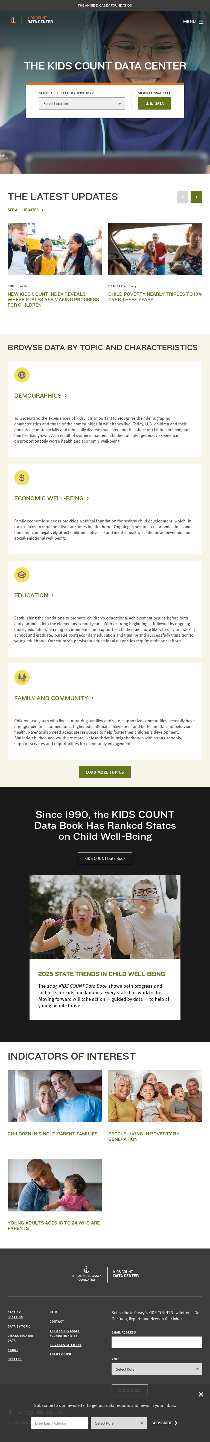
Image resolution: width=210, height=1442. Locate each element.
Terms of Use (61, 1354)
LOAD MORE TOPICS (105, 772)
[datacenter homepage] (40, 20)
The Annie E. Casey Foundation (105, 5)
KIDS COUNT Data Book (105, 858)
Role (115, 1359)
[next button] (196, 197)
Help (53, 1312)
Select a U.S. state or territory (66, 93)
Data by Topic (19, 1326)
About (13, 1350)
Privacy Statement (65, 1345)
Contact (57, 1321)
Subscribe (161, 1423)
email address (124, 1332)
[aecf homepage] (13, 20)
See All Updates (23, 209)
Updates (15, 1359)
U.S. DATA (154, 103)
